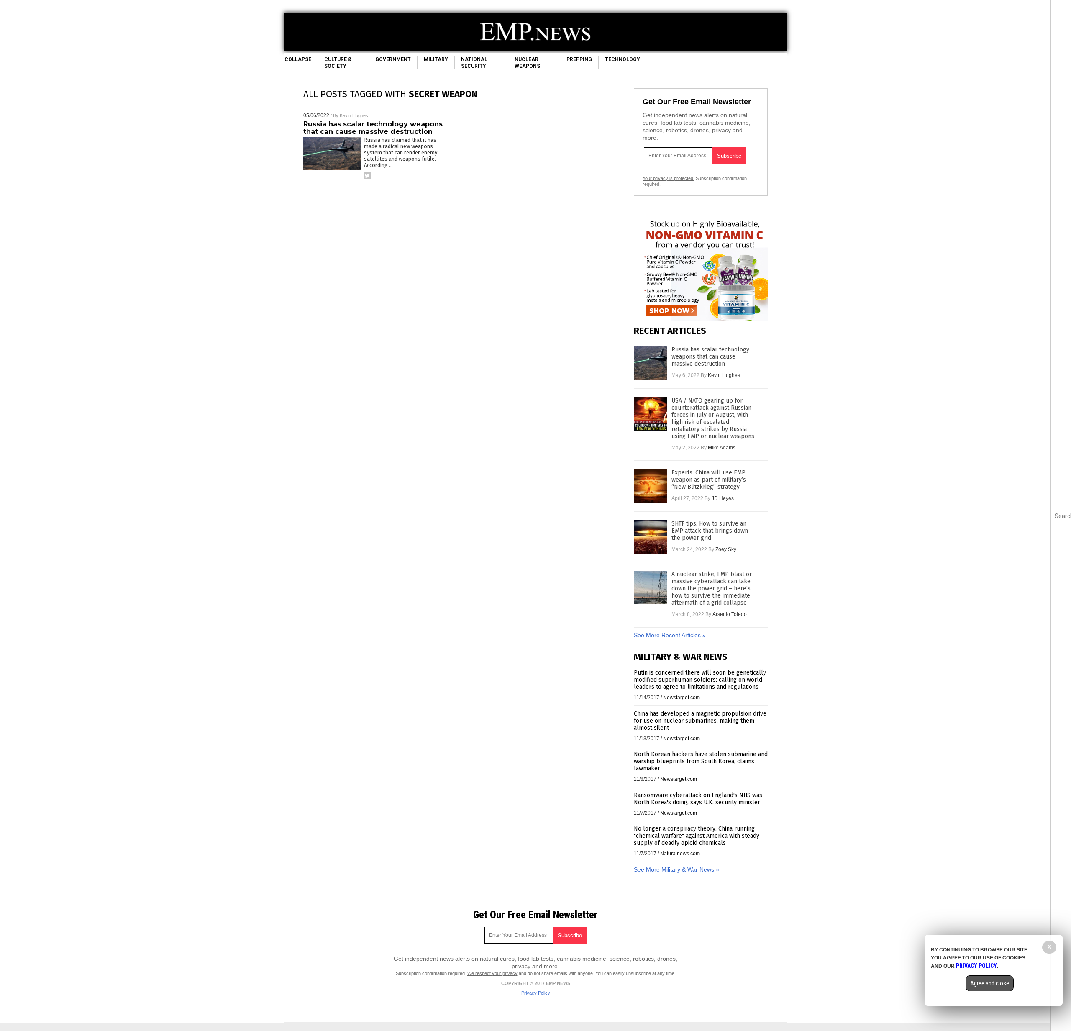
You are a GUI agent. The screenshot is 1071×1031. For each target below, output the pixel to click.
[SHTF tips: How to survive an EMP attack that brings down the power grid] (650, 537)
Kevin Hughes (354, 115)
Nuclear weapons (527, 62)
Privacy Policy (535, 992)
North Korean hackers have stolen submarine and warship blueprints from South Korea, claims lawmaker (701, 761)
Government (393, 59)
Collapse (297, 59)
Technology (622, 59)
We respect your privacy (492, 973)
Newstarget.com (681, 697)
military (436, 59)
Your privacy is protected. (668, 178)
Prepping (579, 59)
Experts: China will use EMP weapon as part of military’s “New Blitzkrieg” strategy (708, 479)
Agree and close (989, 983)
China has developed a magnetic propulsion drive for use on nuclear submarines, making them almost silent (700, 720)
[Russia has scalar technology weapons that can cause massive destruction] (650, 363)
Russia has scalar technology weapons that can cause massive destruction (373, 128)
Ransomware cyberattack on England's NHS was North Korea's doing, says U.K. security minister (698, 799)
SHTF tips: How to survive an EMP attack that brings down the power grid (709, 530)
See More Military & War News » (676, 869)
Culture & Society (338, 62)
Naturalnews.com (680, 854)
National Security (474, 62)
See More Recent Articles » (670, 635)
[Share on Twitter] (367, 175)
